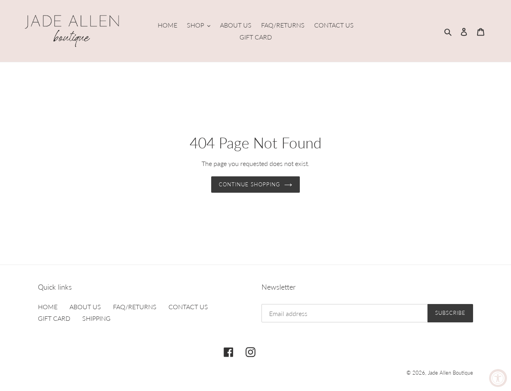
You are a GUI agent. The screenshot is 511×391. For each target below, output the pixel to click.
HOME (47, 306)
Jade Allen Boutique (450, 372)
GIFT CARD (54, 318)
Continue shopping (250, 184)
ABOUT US (85, 306)
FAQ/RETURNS (134, 306)
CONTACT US (188, 306)
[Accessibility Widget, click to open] (498, 378)
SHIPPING (96, 318)
